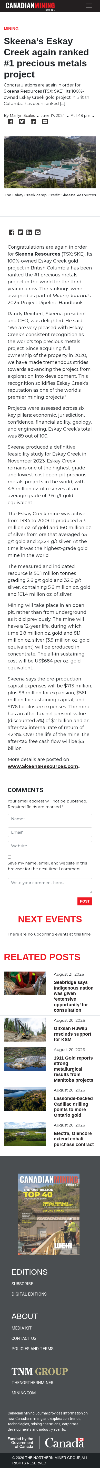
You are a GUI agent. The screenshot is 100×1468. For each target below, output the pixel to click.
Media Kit (22, 1328)
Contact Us (24, 1338)
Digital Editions (29, 1294)
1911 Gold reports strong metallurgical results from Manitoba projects (73, 1069)
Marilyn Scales (22, 115)
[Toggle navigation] (89, 6)
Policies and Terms (33, 1348)
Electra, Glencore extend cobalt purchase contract (74, 1139)
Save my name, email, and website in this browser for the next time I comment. (47, 866)
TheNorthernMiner (32, 1382)
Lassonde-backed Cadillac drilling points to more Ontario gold (73, 1107)
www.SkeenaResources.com (43, 766)
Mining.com (24, 1393)
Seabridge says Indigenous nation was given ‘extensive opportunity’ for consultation (74, 996)
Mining (11, 29)
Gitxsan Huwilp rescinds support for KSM (72, 1034)
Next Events (50, 919)
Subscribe (22, 1283)
